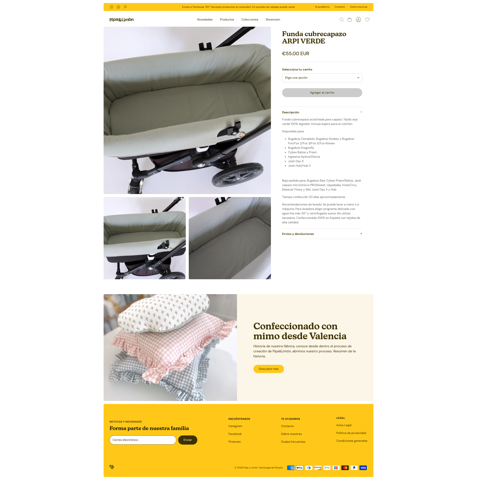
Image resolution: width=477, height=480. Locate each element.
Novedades (205, 19)
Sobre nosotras (358, 6)
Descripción (290, 112)
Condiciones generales (351, 441)
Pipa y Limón (251, 467)
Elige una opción (296, 78)
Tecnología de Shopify (271, 467)
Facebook (235, 434)
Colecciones (249, 19)
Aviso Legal (344, 425)
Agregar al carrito (322, 93)
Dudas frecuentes (293, 442)
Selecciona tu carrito (297, 69)
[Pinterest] (125, 7)
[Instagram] (111, 7)
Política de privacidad (351, 433)
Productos (227, 19)
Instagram (235, 426)
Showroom (273, 19)
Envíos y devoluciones (298, 234)
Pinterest (234, 442)
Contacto (340, 6)
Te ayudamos (322, 6)
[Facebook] (118, 7)
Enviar (188, 440)
